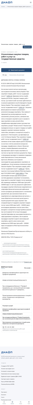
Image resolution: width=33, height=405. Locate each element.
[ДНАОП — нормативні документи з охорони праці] (6, 2)
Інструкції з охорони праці (8, 371)
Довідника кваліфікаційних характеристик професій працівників (15, 273)
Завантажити (27, 47)
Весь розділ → (28, 268)
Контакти (3, 394)
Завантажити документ (18, 70)
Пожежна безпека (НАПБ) (7, 384)
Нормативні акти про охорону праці (10, 374)
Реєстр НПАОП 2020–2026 (7, 381)
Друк (5, 75)
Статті (2, 397)
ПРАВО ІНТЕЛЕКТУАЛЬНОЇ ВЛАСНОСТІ (14, 280)
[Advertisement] (16, 25)
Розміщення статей (6, 400)
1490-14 (9, 96)
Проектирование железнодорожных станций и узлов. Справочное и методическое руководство (16, 297)
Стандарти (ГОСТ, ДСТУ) (7, 366)
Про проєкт (4, 392)
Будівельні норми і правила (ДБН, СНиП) (11, 376)
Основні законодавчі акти (9, 52)
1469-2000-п (20, 173)
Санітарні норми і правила (7, 379)
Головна (3, 6)
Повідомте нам (28, 262)
